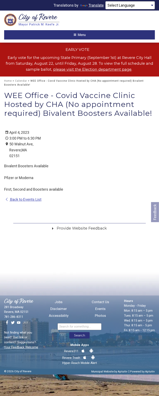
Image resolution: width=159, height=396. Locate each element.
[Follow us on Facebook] (7, 322)
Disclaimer (58, 309)
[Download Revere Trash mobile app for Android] (93, 357)
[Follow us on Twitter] (13, 322)
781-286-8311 (13, 317)
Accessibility (59, 315)
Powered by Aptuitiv (142, 371)
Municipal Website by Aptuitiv (109, 371)
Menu (82, 35)
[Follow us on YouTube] (19, 322)
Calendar (21, 80)
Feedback (155, 212)
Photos (100, 315)
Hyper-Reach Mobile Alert (79, 363)
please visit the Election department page (92, 69)
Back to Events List (25, 199)
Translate (96, 5)
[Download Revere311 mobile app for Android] (91, 351)
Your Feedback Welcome (21, 347)
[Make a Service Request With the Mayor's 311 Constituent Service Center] (25, 322)
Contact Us (100, 302)
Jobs (59, 302)
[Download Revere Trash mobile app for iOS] (85, 357)
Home (8, 80)
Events (100, 309)
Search (79, 335)
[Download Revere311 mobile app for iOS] (83, 351)
